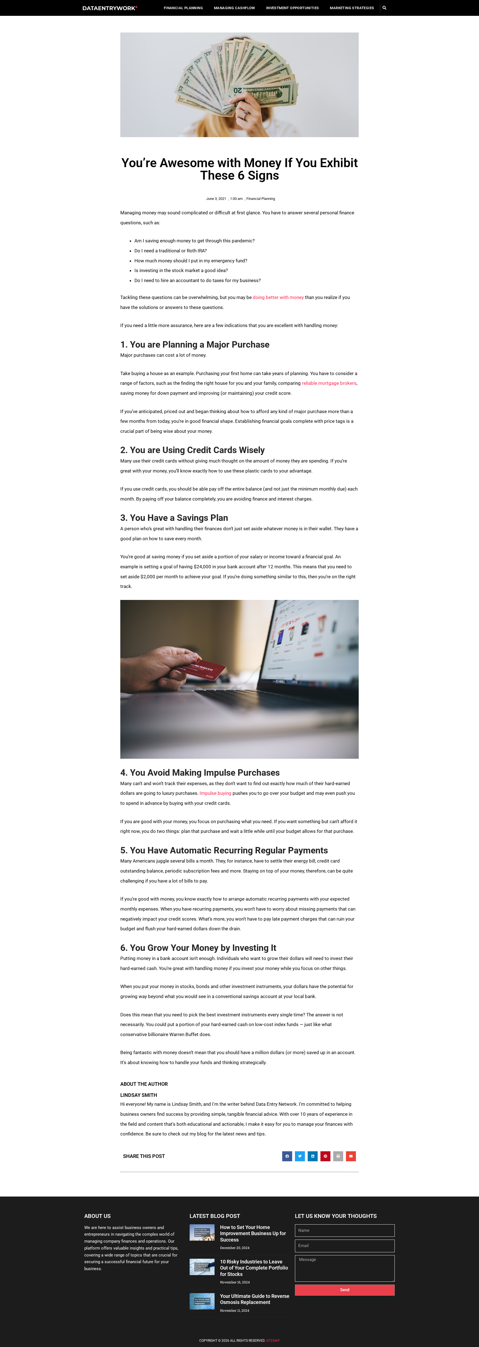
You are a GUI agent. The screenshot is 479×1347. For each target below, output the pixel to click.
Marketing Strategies (352, 8)
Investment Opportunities (292, 8)
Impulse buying (215, 793)
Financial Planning (183, 8)
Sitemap (273, 1341)
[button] (384, 7)
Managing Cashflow (234, 8)
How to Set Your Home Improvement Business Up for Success (253, 1233)
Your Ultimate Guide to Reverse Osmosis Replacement (254, 1299)
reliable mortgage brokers (329, 383)
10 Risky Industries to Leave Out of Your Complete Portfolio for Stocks (254, 1268)
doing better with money (278, 297)
